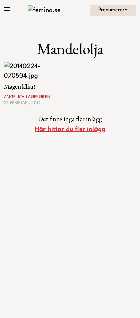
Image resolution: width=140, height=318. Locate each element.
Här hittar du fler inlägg (70, 129)
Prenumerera (113, 10)
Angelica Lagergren (27, 97)
